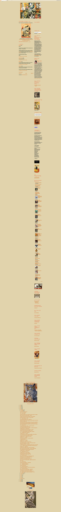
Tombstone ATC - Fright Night (25, 450)
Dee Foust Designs (36, 312)
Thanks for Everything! (37, 275)
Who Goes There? (40, 229)
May (21, 476)
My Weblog (36, 257)
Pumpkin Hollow (37, 228)
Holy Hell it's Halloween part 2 (40, 245)
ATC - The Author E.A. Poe (24, 418)
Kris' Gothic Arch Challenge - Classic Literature (28, 448)
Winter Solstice (39, 215)
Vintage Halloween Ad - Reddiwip (25, 462)
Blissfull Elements (37, 204)
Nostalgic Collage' (37, 253)
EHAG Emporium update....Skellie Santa (40, 201)
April (21, 477)
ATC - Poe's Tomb (22, 413)
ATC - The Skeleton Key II (24, 466)
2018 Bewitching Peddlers (40, 220)
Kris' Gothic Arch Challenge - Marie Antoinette (28, 459)
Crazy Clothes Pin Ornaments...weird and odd (40, 197)
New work (39, 249)
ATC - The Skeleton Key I (24, 468)
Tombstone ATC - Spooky (24, 433)
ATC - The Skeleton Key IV (24, 463)
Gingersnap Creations (37, 274)
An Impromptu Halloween (37, 317)
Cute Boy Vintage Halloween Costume (26, 435)
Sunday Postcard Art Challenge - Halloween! (27, 416)
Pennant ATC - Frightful (24, 446)
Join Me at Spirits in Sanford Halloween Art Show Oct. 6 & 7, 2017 (40, 235)
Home (26, 73)
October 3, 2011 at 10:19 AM (23, 64)
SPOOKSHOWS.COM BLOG (38, 182)
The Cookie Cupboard (36, 335)
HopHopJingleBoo (37, 260)
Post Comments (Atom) (24, 74)
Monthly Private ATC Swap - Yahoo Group (26, 417)
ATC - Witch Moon (23, 461)
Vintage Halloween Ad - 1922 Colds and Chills (27, 467)
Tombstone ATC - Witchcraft (24, 428)
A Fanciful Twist (37, 192)
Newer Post (20, 73)
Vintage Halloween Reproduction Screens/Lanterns (36, 302)
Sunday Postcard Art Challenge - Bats (26, 430)
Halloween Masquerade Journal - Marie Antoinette (28, 427)
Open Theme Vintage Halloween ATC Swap (27, 429)
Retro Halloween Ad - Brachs (25, 443)
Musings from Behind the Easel (38, 209)
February (22, 478)
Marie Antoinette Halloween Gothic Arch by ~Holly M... (29, 420)
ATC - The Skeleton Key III (24, 464)
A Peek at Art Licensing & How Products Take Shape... (39, 225)
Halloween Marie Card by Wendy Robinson (27, 449)
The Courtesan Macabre (38, 239)
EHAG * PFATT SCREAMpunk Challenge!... (39, 278)
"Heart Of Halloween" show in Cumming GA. (40, 206)
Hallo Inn (21, 460)
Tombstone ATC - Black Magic (24, 452)
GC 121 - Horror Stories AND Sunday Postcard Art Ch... (28, 445)
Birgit (20, 45)
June (21, 475)
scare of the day (39, 270)
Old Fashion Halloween (38, 187)
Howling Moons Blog (37, 200)
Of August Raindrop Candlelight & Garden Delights (37, 193)
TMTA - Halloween (23, 412)
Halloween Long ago (36, 340)
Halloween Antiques (36, 363)
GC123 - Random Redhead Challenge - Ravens (27, 431)
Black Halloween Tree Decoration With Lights (37, 185)
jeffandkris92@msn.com (37, 55)
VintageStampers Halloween (37, 263)
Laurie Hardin (36, 219)
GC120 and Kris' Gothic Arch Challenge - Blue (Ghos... (28, 434)
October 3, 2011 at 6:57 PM (23, 70)
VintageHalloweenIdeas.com (38, 184)
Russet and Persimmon (39, 254)
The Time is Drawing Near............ (37, 258)
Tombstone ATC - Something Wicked (26, 436)
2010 (20, 479)
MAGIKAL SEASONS (37, 195)
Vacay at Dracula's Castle (39, 240)
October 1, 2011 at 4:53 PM (23, 56)
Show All (41, 281)
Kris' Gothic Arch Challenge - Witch (26, 415)
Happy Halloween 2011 (23, 411)
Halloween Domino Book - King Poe (26, 419)
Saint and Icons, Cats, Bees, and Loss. (39, 211)
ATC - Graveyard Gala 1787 (24, 451)
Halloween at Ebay (36, 346)
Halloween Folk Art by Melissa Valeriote (37, 214)
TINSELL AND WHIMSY (38, 265)
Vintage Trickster (23, 465)
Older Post (32, 73)
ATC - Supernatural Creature (25, 432)
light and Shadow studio (38, 248)
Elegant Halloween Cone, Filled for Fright (27, 447)
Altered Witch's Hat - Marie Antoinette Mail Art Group (29, 444)
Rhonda (20, 61)
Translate (40, 33)
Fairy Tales (35, 323)
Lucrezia (39, 188)
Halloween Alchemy (37, 233)
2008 (20, 481)
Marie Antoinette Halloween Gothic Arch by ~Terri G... (29, 414)
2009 (20, 480)
